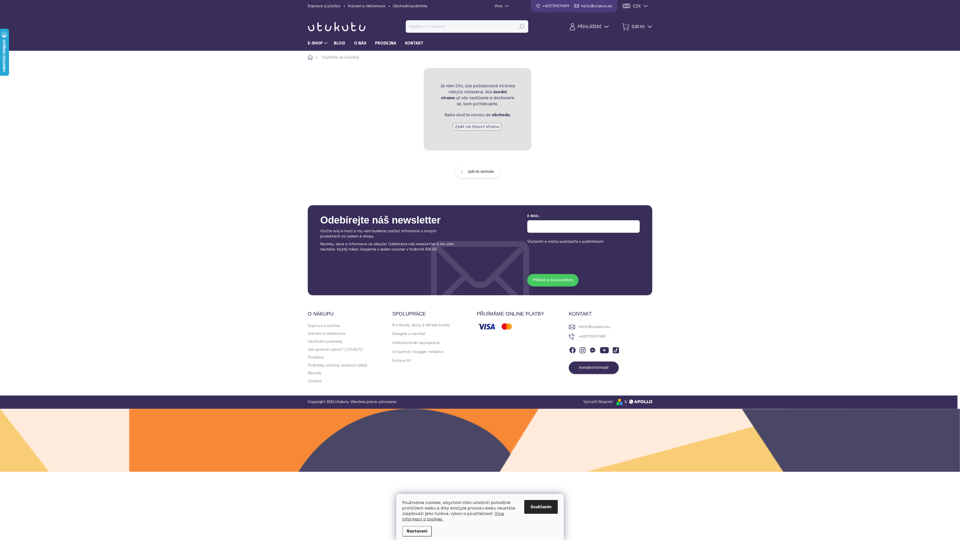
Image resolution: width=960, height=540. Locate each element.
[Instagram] (582, 349)
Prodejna (316, 357)
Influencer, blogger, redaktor (418, 352)
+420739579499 (592, 336)
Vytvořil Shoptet (598, 402)
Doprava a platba (324, 6)
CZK (637, 6)
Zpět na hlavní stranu (477, 126)
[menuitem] (318, 43)
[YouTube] (604, 349)
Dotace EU (401, 360)
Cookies (315, 381)
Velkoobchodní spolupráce (416, 343)
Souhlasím (541, 506)
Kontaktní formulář (593, 368)
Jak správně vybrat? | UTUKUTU (335, 350)
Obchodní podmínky (410, 6)
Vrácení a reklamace (366, 6)
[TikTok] (616, 349)
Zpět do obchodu (481, 172)
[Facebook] (572, 349)
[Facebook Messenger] (592, 349)
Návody (314, 373)
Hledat (521, 26)
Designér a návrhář (409, 334)
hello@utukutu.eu (594, 327)
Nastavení (417, 531)
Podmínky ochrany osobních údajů (337, 365)
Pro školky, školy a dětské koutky (421, 325)
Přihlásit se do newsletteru (552, 280)
